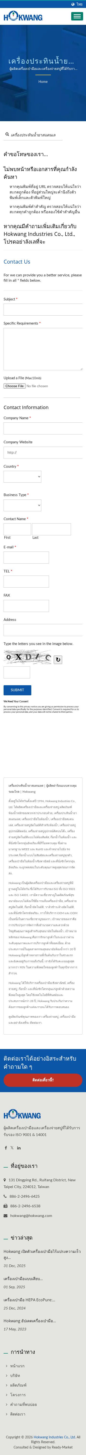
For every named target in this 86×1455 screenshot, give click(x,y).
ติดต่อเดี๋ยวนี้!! (43, 1080)
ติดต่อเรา (36, 1022)
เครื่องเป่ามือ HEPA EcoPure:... (29, 1299)
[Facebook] (6, 1148)
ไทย (79, 4)
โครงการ (18, 1395)
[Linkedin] (19, 1148)
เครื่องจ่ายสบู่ (51, 1016)
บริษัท (15, 1376)
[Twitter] (12, 1148)
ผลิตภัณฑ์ (18, 1385)
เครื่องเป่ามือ (67, 1016)
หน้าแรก (17, 1366)
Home (43, 82)
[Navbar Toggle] (77, 16)
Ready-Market (62, 1447)
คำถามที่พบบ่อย (23, 1405)
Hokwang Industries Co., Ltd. (55, 1437)
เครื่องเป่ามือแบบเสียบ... (23, 1278)
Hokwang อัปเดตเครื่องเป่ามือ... (30, 1320)
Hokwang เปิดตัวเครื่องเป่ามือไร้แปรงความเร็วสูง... (42, 1254)
